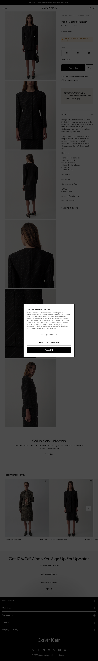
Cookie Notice (35, 328)
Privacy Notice (51, 328)
